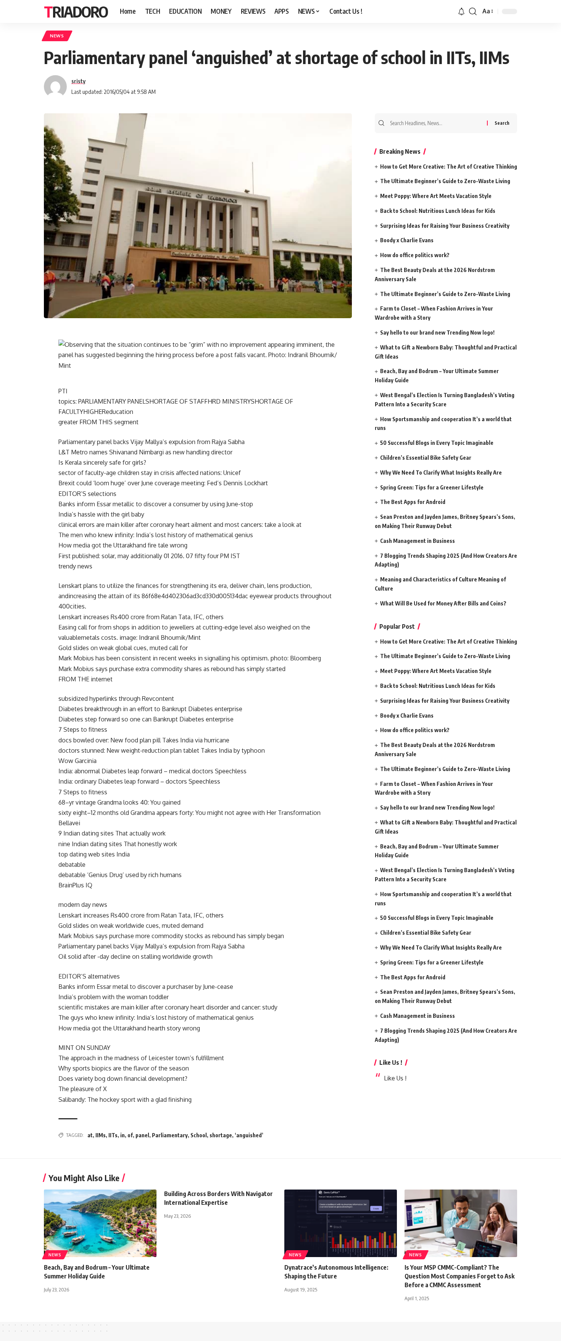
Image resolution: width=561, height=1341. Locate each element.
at (90, 1135)
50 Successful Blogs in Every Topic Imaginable (436, 442)
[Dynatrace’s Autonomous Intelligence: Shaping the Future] (340, 1223)
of (130, 1135)
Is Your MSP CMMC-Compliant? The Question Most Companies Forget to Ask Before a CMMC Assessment (459, 1276)
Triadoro (76, 11)
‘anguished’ (249, 1135)
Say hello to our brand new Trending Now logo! (437, 332)
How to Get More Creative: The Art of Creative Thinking (448, 166)
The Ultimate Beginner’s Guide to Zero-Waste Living (445, 181)
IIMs (100, 1135)
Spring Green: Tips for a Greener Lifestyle (432, 487)
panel (142, 1135)
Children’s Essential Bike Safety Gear (425, 457)
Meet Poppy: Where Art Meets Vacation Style (436, 196)
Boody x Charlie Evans (407, 240)
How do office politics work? (415, 255)
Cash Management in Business (417, 541)
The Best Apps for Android (412, 502)
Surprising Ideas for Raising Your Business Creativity (444, 225)
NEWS (57, 36)
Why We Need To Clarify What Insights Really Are (441, 472)
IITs (113, 1135)
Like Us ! (390, 1062)
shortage (221, 1135)
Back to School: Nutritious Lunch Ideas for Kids (437, 211)
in (122, 1135)
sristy (78, 80)
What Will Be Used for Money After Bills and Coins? (443, 603)
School (198, 1135)
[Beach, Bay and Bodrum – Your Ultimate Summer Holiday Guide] (100, 1223)
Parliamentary (170, 1135)
